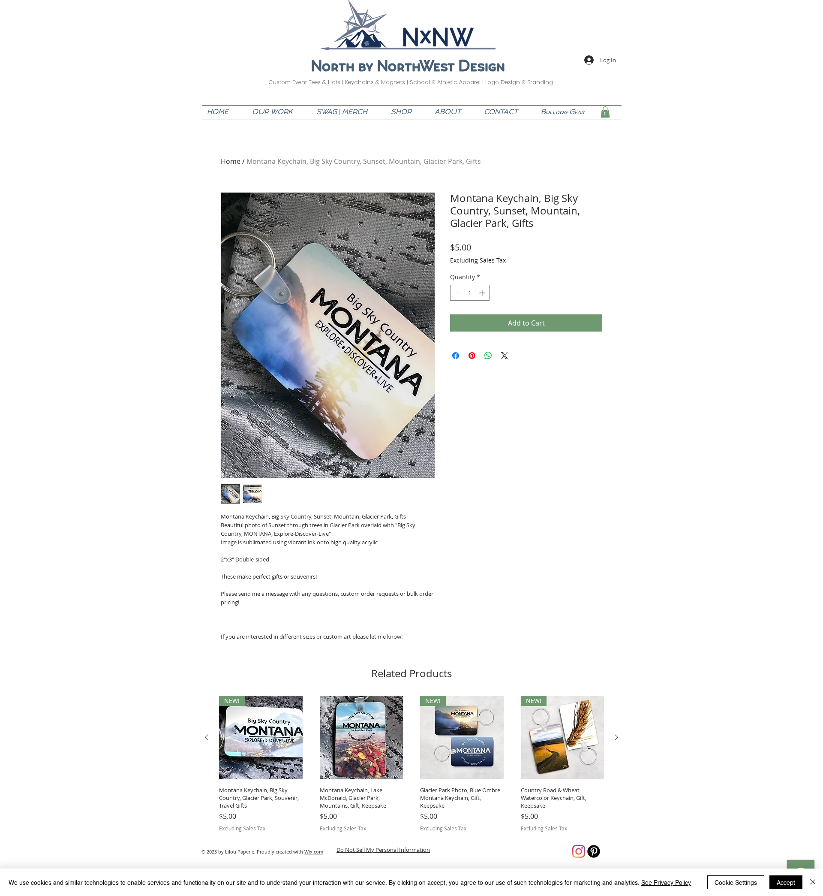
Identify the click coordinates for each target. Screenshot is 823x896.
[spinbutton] (470, 292)
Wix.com (313, 851)
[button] (605, 112)
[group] (411, 764)
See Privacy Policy (666, 882)
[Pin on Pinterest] (472, 355)
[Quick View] (361, 737)
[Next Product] (616, 737)
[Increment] (483, 292)
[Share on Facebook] (456, 355)
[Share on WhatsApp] (488, 355)
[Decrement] (456, 292)
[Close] (813, 882)
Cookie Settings (736, 882)
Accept (786, 882)
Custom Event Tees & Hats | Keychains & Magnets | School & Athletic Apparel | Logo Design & (397, 82)
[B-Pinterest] (593, 851)
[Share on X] (504, 355)
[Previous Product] (206, 737)
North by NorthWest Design (408, 67)
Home (230, 161)
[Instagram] (578, 851)
